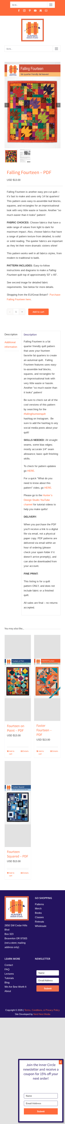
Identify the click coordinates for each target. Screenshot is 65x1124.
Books (38, 913)
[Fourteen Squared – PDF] (18, 804)
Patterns (39, 904)
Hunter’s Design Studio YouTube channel (38, 500)
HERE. (31, 470)
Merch (38, 908)
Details (26, 751)
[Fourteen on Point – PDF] (18, 678)
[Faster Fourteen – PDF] (47, 678)
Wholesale (40, 926)
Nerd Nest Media (41, 1014)
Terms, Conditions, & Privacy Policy (42, 1010)
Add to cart (38, 311)
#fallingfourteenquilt (35, 413)
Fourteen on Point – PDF (15, 728)
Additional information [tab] (11, 344)
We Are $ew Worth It (15, 987)
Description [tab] (11, 334)
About (8, 991)
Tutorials (9, 978)
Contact (9, 965)
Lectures (9, 974)
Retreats (39, 921)
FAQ (7, 969)
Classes (39, 917)
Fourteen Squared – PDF (17, 854)
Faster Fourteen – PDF (44, 731)
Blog (7, 982)
